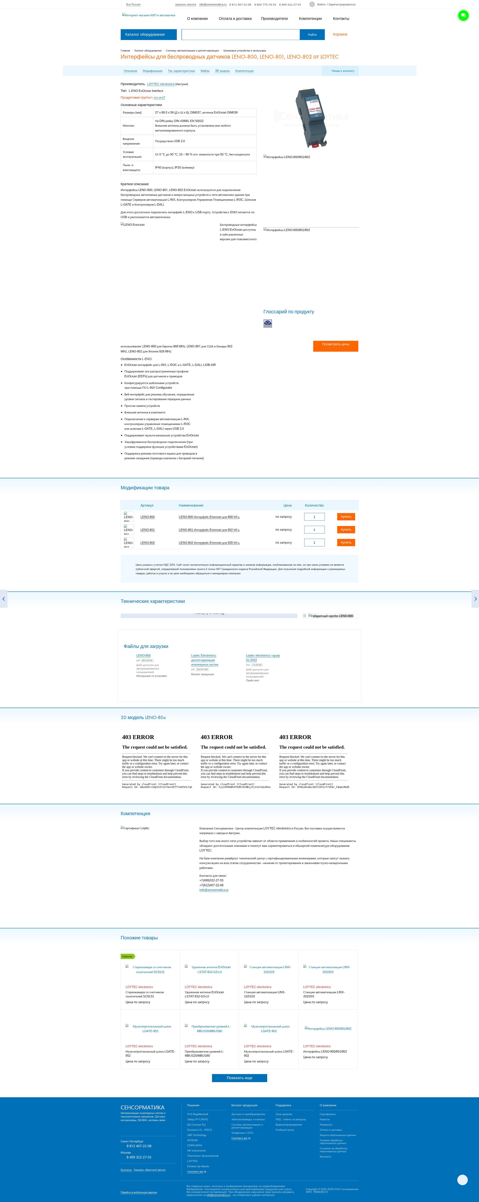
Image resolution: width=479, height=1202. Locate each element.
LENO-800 (148, 517)
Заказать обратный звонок (150, 1170)
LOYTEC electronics (161, 84)
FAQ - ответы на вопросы (291, 1119)
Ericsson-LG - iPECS (199, 1129)
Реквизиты (326, 1124)
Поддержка (283, 1105)
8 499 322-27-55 (290, 4)
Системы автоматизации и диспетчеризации (247, 1126)
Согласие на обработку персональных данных (333, 1149)
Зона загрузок (284, 1114)
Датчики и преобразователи (248, 1114)
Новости (325, 1119)
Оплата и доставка (235, 18)
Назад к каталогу (343, 71)
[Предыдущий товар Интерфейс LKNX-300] (3, 599)
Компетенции (310, 18)
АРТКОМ (192, 1140)
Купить (346, 517)
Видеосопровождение (289, 1124)
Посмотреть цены (335, 344)
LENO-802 (148, 543)
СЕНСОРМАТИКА (142, 1107)
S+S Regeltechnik (197, 1114)
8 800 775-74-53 (265, 4)
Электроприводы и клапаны (248, 1119)
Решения (193, 1105)
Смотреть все (195, 1171)
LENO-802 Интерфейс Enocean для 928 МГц (209, 543)
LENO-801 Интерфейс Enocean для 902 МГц (209, 530)
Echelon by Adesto (198, 1166)
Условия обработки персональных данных (333, 1141)
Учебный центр (285, 1129)
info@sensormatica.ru (212, 4)
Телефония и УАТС (242, 1132)
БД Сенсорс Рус (196, 1124)
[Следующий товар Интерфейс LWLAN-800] (475, 599)
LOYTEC (192, 1161)
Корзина (340, 34)
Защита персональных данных (338, 1135)
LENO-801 (148, 530)
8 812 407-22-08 (240, 4)
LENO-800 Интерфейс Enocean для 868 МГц (209, 517)
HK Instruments (196, 1150)
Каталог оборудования (145, 34)
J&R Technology (196, 1135)
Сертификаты (328, 1114)
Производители (274, 18)
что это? (159, 97)
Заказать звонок (185, 4)
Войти (321, 4)
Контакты (341, 18)
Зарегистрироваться (342, 4)
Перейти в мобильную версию (139, 1192)
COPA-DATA (194, 1145)
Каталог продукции (244, 1105)
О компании (197, 18)
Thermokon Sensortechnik (203, 1155)
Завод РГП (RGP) (197, 1119)
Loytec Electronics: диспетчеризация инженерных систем (204, 659)
